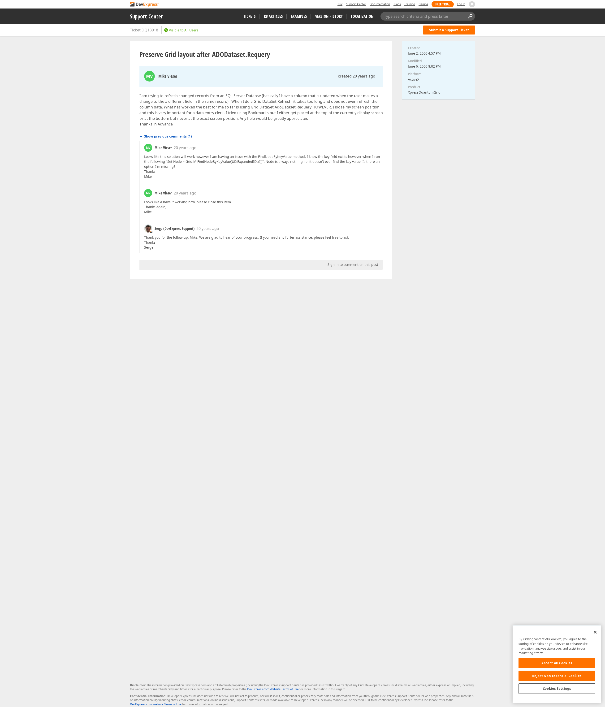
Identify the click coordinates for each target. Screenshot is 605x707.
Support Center (356, 4)
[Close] (595, 632)
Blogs (397, 4)
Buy (339, 4)
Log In (461, 4)
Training (409, 4)
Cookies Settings (557, 688)
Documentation (380, 4)
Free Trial (442, 4)
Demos (423, 4)
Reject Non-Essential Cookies (557, 676)
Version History (329, 16)
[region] (557, 664)
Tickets (249, 16)
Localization (362, 16)
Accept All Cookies (556, 663)
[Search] (470, 16)
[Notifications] (472, 4)
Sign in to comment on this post (353, 264)
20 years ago (185, 147)
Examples (299, 16)
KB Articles (273, 16)
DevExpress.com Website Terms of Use (273, 689)
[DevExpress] (144, 4)
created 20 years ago (356, 76)
